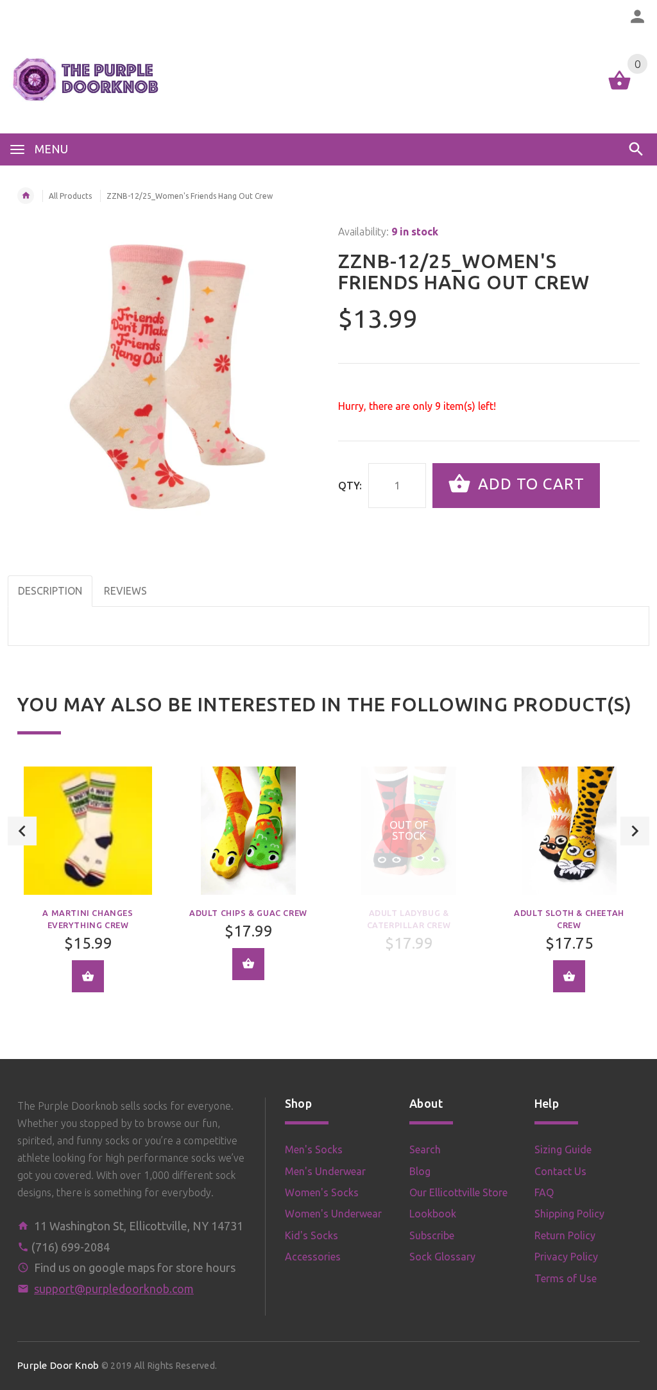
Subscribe (431, 1235)
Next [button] (634, 831)
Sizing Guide (563, 1149)
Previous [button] (22, 831)
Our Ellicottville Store (458, 1192)
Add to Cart (529, 484)
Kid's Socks (311, 1235)
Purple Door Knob (58, 1365)
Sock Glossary (442, 1256)
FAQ (544, 1192)
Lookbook (432, 1213)
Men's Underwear (325, 1171)
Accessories (313, 1256)
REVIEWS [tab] (125, 591)
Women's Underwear (333, 1213)
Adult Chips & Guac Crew (248, 912)
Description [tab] (50, 591)
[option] (88, 889)
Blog (420, 1171)
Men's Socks (314, 1149)
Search (425, 1149)
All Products (70, 196)
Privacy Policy (566, 1256)
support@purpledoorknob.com (114, 1288)
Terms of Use (565, 1278)
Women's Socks (322, 1192)
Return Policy (564, 1235)
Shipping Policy (569, 1213)
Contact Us (560, 1171)
